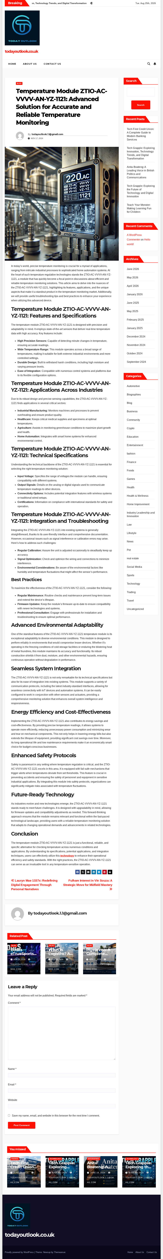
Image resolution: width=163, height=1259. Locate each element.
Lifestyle (132, 533)
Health (131, 487)
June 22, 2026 (21, 1173)
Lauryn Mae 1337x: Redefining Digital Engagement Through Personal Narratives (34, 885)
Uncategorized (135, 609)
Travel (130, 600)
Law (129, 524)
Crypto (131, 428)
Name (12, 1069)
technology (67, 855)
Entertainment (135, 445)
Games (131, 479)
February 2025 (135, 319)
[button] (148, 63)
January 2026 (135, 294)
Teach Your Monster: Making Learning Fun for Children (139, 208)
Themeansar (59, 1252)
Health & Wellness (137, 495)
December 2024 (136, 336)
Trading (131, 592)
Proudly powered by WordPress (19, 1252)
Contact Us (52, 63)
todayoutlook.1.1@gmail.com (47, 134)
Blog (19, 83)
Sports (130, 575)
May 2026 (132, 277)
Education (133, 436)
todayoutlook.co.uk (21, 51)
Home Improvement (138, 504)
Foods (130, 470)
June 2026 (133, 269)
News (130, 541)
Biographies (134, 394)
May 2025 (132, 311)
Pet (129, 550)
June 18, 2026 (98, 1173)
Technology (133, 583)
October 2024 (134, 353)
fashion (131, 453)
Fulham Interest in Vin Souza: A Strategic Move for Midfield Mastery (87, 883)
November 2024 (136, 345)
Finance (131, 462)
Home (12, 63)
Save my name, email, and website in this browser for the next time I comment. (56, 1115)
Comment (14, 1002)
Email (12, 1084)
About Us (30, 63)
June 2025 (133, 302)
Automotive (133, 386)
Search (131, 81)
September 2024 (136, 362)
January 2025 (135, 328)
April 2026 (133, 286)
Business (132, 411)
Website (12, 1100)
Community (133, 419)
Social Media (134, 566)
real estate (133, 558)
